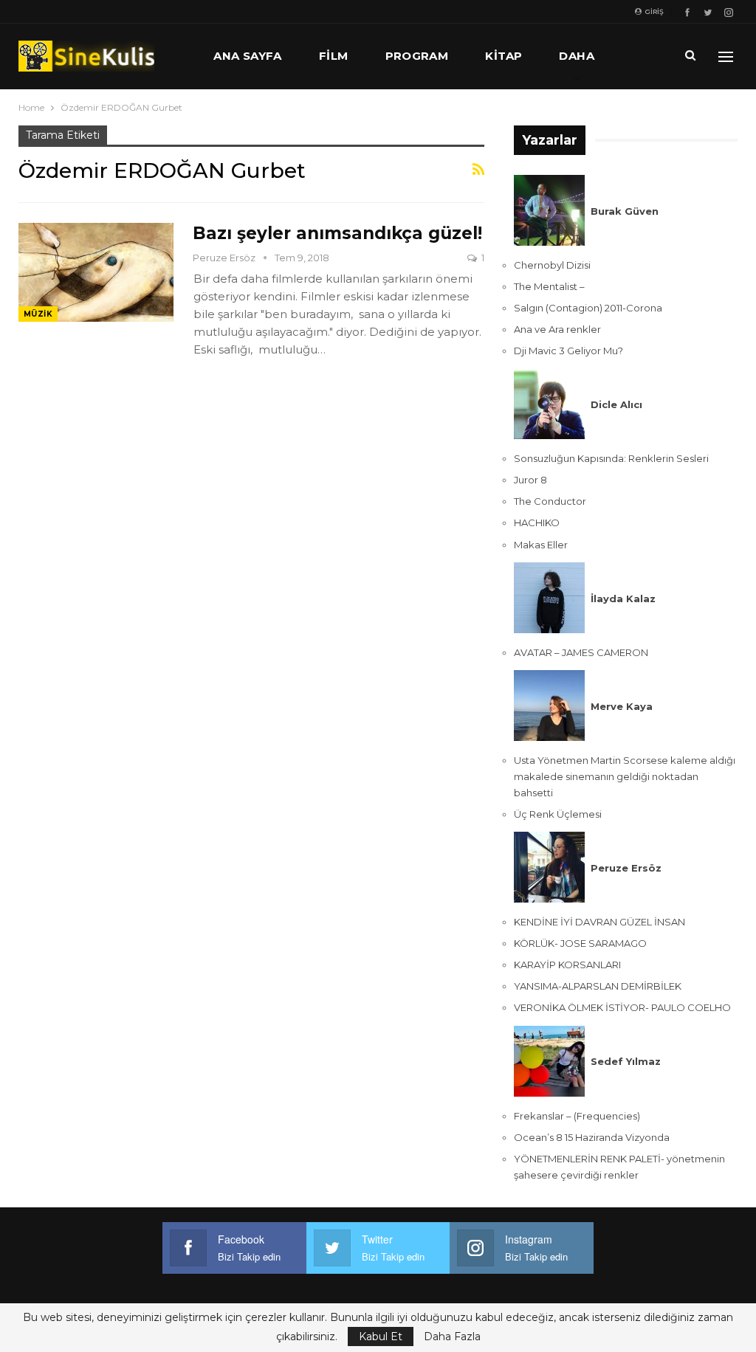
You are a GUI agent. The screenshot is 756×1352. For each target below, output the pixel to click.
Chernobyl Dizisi (552, 265)
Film (333, 56)
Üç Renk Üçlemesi (558, 814)
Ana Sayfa (247, 56)
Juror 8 (530, 480)
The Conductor (550, 501)
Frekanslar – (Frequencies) (577, 1116)
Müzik (38, 314)
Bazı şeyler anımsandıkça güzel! (337, 233)
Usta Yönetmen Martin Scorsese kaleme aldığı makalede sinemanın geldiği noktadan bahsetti (624, 776)
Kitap (503, 56)
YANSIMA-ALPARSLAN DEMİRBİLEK (597, 986)
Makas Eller (541, 545)
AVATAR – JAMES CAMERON (581, 652)
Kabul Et (380, 1336)
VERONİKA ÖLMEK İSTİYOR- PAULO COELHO (622, 1007)
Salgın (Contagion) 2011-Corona (588, 308)
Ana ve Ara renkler (557, 329)
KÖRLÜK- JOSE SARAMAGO (580, 943)
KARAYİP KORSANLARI (567, 964)
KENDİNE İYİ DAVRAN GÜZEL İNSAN (599, 922)
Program (417, 56)
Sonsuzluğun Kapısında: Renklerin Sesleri (611, 458)
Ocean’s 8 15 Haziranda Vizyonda (592, 1137)
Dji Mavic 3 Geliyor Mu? (568, 350)
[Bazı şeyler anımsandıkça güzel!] (95, 272)
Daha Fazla (452, 1336)
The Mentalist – (549, 286)
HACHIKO (537, 522)
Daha (576, 56)
